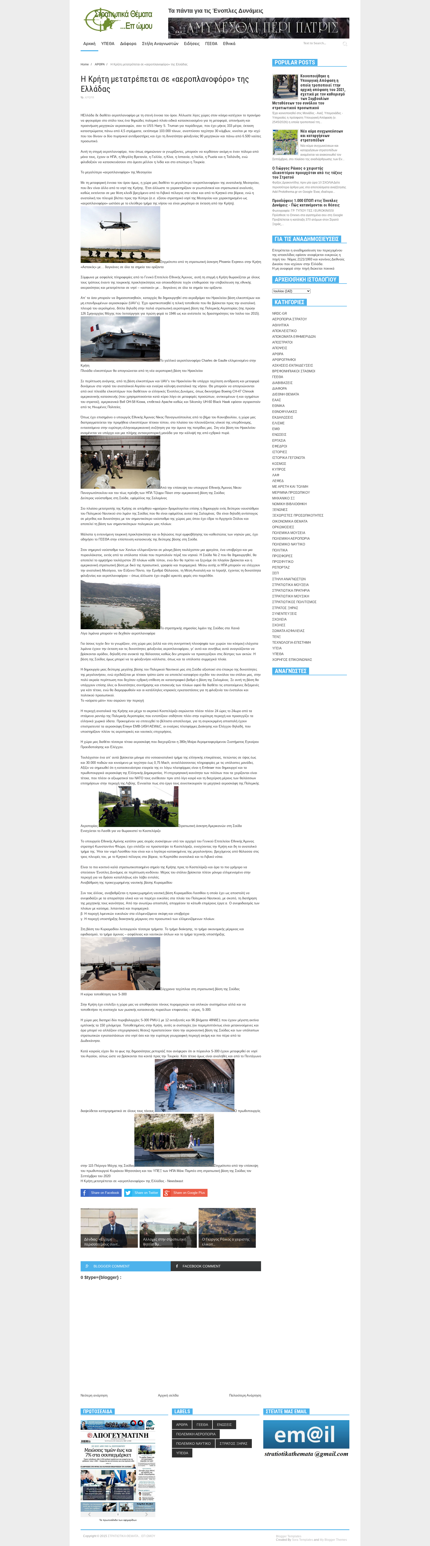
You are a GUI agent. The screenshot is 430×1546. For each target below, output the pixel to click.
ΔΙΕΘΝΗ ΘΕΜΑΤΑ (285, 394)
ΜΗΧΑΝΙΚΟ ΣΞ (283, 498)
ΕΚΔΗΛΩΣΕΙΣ (282, 417)
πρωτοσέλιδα (110, 1520)
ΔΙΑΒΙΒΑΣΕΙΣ (282, 383)
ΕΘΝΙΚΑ (278, 406)
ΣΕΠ (275, 573)
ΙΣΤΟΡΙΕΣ (279, 452)
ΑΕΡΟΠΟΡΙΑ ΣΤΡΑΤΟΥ (289, 319)
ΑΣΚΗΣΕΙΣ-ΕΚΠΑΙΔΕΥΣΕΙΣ (292, 365)
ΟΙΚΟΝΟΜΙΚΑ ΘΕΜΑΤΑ (290, 521)
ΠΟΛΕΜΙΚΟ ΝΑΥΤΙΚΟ (288, 544)
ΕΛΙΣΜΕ (278, 423)
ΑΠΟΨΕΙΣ (279, 348)
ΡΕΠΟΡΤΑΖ (281, 567)
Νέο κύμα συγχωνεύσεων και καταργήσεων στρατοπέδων (321, 136)
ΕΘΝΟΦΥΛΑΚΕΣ (284, 412)
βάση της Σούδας (93, 659)
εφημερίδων (130, 1520)
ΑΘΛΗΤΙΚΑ (280, 325)
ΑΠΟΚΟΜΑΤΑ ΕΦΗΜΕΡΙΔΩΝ (294, 336)
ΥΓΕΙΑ (277, 648)
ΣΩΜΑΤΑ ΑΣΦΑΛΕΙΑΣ (288, 631)
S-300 (145, 1020)
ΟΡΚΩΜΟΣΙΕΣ (283, 527)
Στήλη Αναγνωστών (160, 43)
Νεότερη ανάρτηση (94, 1395)
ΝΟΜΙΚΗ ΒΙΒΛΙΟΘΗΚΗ (289, 504)
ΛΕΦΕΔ (278, 481)
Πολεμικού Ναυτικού (100, 513)
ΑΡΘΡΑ (89, 97)
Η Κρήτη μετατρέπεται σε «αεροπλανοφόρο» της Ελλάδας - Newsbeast (132, 1181)
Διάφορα (128, 43)
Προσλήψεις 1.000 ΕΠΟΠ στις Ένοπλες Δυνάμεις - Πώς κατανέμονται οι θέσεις (306, 202)
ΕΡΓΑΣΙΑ (279, 440)
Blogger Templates (288, 1536)
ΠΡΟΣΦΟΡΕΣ (282, 556)
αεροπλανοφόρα (115, 151)
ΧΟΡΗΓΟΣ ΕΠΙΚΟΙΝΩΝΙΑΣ (292, 660)
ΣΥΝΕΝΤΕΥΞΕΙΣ (284, 614)
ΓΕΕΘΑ (211, 43)
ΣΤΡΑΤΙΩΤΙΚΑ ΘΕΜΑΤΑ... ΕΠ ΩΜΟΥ (131, 1536)
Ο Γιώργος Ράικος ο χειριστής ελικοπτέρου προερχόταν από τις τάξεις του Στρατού (307, 173)
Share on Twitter (146, 1193)
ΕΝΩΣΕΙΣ (279, 434)
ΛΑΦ (275, 475)
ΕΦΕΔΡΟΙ (279, 446)
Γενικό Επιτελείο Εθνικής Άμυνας (168, 277)
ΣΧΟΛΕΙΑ (279, 619)
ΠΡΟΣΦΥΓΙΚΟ (282, 562)
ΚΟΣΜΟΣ (279, 464)
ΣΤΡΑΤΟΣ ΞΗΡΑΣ (285, 608)
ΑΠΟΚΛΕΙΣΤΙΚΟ (284, 331)
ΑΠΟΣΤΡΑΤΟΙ (282, 342)
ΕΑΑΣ (276, 400)
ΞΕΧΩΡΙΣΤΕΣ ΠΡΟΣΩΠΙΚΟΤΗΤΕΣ (297, 515)
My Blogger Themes (333, 1540)
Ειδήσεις (192, 43)
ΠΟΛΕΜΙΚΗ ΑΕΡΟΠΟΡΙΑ (291, 538)
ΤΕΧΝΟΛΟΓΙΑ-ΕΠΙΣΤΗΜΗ (291, 642)
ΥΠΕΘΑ (107, 43)
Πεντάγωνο (253, 1056)
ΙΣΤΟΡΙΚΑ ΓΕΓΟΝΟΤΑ (288, 458)
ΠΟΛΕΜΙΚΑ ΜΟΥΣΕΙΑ (288, 533)
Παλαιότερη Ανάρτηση (245, 1395)
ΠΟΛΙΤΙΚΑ (280, 550)
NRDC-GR (279, 313)
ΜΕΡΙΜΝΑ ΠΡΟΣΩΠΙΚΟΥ (291, 492)
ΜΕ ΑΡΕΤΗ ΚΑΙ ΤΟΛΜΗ (290, 486)
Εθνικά (229, 43)
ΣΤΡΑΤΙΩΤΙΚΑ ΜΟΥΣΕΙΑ (290, 585)
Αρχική (89, 43)
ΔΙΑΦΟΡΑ (279, 388)
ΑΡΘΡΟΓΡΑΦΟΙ (284, 360)
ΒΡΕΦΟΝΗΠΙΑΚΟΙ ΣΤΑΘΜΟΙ (293, 371)
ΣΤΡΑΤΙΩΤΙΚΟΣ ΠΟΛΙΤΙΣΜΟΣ (294, 602)
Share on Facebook (105, 1193)
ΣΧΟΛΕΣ (278, 625)
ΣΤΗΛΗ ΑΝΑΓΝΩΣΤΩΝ (289, 579)
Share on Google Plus (189, 1193)
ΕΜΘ (276, 429)
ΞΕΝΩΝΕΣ (280, 510)
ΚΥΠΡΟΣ (279, 469)
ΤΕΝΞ (276, 637)
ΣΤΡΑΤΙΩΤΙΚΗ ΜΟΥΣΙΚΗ (290, 596)
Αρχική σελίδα (168, 1395)
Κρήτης (138, 188)
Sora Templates (302, 1540)
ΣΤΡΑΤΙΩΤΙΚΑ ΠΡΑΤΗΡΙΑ (291, 590)
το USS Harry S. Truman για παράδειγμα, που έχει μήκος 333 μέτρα (192, 126)
